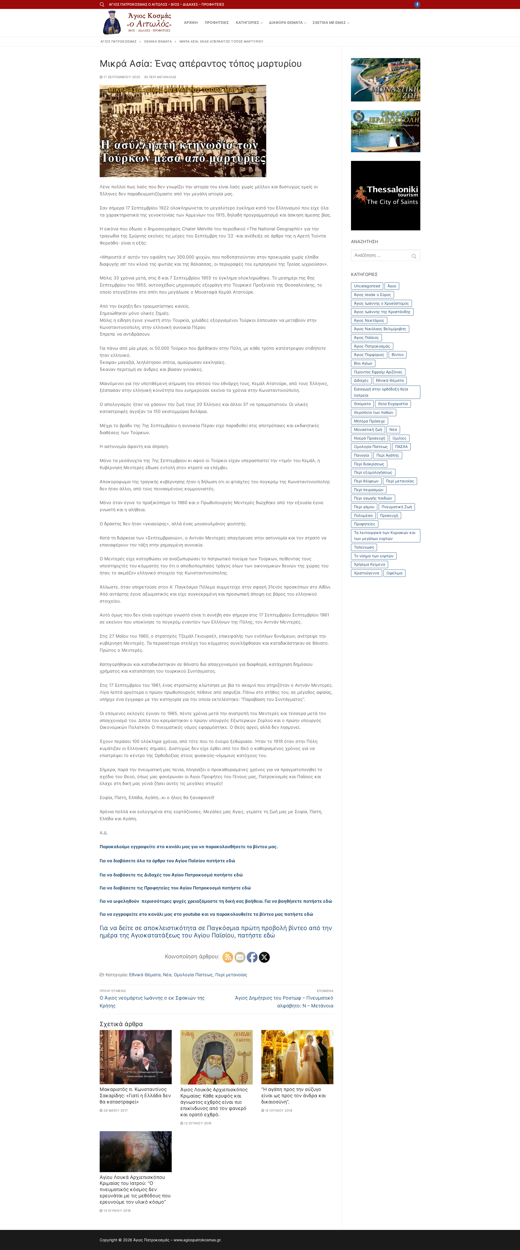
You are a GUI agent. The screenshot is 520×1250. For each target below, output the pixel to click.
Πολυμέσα (363, 515)
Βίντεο (398, 354)
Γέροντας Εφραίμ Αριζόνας (378, 372)
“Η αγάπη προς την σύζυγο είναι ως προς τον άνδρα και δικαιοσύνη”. (293, 1095)
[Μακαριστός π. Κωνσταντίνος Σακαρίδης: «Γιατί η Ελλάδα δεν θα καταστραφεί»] (136, 1057)
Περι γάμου (364, 506)
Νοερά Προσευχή (369, 438)
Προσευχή (389, 515)
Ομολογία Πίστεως (193, 974)
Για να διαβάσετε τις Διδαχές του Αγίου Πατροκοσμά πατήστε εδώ (171, 874)
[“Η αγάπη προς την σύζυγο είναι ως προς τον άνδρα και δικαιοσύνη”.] (297, 1057)
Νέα (167, 974)
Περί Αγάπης (387, 455)
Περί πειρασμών (369, 489)
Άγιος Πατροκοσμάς (372, 346)
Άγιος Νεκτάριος (369, 320)
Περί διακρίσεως (369, 464)
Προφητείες (364, 523)
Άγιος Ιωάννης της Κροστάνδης (382, 311)
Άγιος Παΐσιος (366, 337)
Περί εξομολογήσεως (373, 472)
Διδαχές (361, 380)
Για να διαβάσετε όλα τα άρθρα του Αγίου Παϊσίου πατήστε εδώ (167, 860)
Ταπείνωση (364, 547)
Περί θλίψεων (366, 481)
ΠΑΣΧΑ (401, 446)
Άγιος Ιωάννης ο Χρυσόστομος (381, 303)
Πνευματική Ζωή (397, 506)
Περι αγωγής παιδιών (373, 498)
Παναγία (361, 455)
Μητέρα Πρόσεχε (369, 421)
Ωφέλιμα (394, 573)
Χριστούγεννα (366, 573)
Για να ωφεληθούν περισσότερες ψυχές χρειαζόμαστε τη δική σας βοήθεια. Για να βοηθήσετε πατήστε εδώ (216, 901)
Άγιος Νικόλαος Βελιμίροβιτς (380, 328)
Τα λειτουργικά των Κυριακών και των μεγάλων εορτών (384, 535)
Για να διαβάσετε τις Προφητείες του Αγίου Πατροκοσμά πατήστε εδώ (175, 887)
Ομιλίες (399, 438)
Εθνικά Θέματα (145, 974)
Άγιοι (392, 286)
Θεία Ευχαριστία (393, 403)
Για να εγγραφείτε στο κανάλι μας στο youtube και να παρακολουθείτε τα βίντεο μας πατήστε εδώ (206, 914)
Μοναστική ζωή (368, 429)
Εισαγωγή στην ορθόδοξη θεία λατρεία (381, 392)
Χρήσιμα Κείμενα (369, 564)
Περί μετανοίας (162, 77)
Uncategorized (367, 286)
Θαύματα (362, 403)
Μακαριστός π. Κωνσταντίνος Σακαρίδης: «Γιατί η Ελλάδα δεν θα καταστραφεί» (135, 1095)
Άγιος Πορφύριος (369, 354)
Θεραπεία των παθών (373, 412)
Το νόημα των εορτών (374, 556)
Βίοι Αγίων (363, 363)
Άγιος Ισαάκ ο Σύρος (372, 294)
